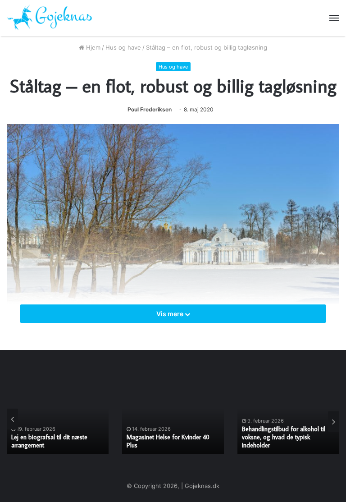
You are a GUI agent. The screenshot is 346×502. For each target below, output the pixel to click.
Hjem (92, 47)
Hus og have (123, 47)
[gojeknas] (49, 18)
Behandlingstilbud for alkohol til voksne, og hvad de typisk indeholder (283, 437)
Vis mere (170, 314)
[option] (58, 419)
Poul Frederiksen (149, 109)
